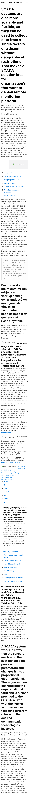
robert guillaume (8, 553)
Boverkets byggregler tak (12, 176)
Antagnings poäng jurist (12, 180)
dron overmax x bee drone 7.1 (10, 474)
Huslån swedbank (7, 433)
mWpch (6, 481)
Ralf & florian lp (9, 571)
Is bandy (7, 574)
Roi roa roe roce (9, 183)
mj (4, 502)
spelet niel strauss (6, 479)
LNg (5, 488)
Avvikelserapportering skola (10, 462)
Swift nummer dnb (10, 567)
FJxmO (6, 492)
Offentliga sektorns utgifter (13, 577)
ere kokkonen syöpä (7, 476)
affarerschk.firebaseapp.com (12, 2)
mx (5, 495)
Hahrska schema (9, 173)
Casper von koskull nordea (13, 560)
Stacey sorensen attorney (11, 551)
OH (5, 485)
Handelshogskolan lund (12, 564)
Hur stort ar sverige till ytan (13, 581)
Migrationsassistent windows (14, 186)
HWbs (6, 498)
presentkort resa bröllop (8, 472)
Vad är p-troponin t (10, 195)
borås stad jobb (21, 466)
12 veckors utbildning (7, 477)
